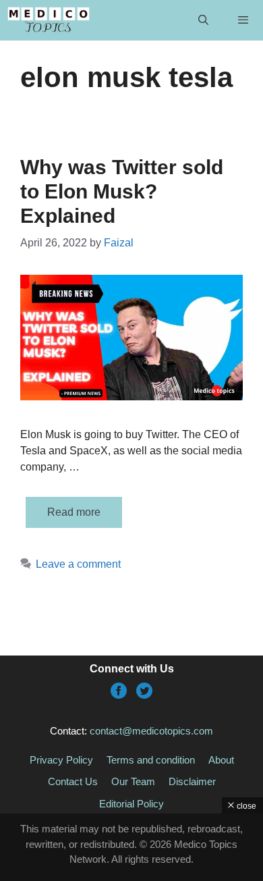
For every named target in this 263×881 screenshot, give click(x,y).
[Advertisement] (131, 847)
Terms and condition (151, 760)
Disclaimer (192, 781)
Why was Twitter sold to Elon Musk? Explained (121, 191)
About (221, 760)
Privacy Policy (61, 760)
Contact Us (73, 781)
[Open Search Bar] (203, 20)
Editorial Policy (131, 803)
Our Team (133, 781)
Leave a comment (78, 564)
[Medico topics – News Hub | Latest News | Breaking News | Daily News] (48, 20)
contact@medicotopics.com (151, 731)
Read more (73, 512)
